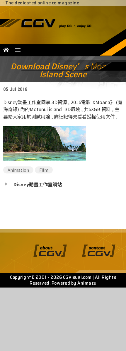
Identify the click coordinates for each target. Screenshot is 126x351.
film (43, 170)
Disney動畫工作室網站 (37, 184)
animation (18, 170)
